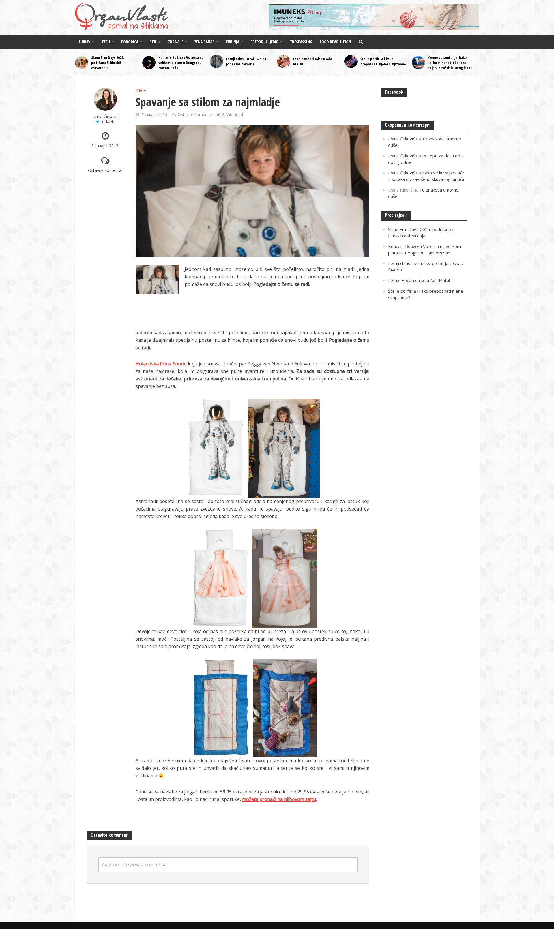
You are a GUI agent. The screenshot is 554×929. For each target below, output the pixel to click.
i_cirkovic (107, 121)
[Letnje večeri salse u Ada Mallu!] (283, 61)
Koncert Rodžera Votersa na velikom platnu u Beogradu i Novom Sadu (181, 62)
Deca (141, 90)
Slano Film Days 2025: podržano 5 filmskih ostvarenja (107, 62)
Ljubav (84, 41)
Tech (106, 41)
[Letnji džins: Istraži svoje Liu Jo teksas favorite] (216, 61)
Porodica (129, 41)
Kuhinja (232, 41)
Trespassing (301, 41)
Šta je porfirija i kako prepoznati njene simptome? (383, 61)
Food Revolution (335, 41)
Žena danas (204, 41)
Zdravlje (175, 41)
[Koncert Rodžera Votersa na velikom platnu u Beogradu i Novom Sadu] (149, 62)
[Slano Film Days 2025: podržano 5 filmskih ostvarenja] (81, 62)
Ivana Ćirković (105, 116)
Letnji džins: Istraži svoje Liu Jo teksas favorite (247, 61)
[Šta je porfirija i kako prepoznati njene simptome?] (351, 61)
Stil (153, 41)
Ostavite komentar (105, 170)
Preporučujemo (264, 41)
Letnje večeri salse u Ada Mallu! (312, 61)
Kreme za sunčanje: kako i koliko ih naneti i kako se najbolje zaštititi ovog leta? (450, 62)
